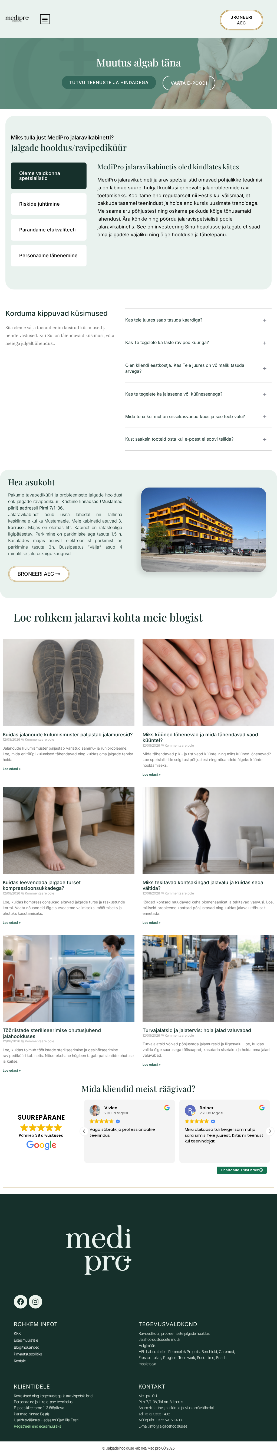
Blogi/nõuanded (26, 1347)
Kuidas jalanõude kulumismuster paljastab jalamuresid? (68, 734)
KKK (17, 1333)
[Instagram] (35, 1301)
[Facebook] (20, 1301)
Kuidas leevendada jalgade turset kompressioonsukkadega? (42, 885)
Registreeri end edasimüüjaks (37, 1426)
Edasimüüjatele (26, 1340)
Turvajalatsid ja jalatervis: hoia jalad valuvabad (197, 1030)
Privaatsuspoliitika (28, 1354)
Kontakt (20, 1360)
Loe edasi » (12, 769)
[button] (45, 19)
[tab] (49, 176)
